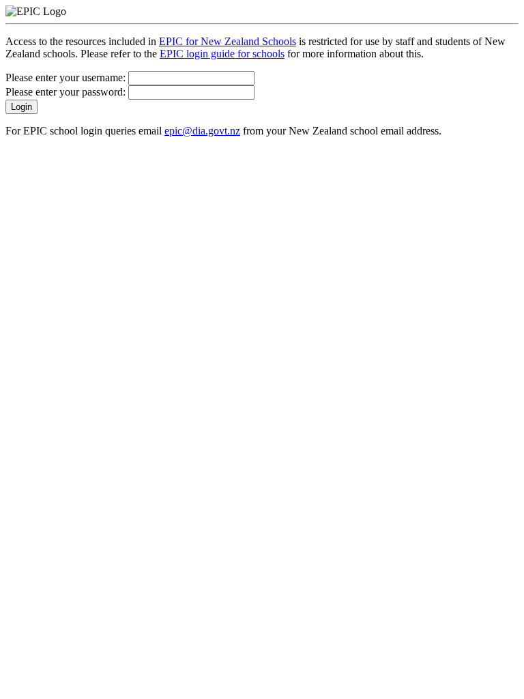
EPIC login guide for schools (222, 53)
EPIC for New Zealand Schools (227, 41)
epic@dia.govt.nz (202, 131)
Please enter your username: (66, 77)
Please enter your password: (66, 92)
